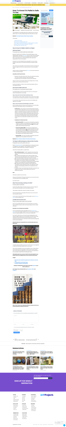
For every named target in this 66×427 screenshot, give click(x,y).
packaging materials (18, 145)
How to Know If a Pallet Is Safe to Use (21, 41)
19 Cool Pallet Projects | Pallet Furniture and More (24, 36)
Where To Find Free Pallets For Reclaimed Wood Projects (26, 138)
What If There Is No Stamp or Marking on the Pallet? (24, 44)
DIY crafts (28, 70)
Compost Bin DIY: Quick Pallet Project (21, 262)
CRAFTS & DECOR (15, 350)
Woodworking (17, 7)
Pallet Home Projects (18, 40)
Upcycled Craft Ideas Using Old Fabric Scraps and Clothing (18, 352)
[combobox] (44, 10)
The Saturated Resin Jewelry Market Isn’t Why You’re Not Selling (32, 368)
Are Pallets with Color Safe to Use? (21, 45)
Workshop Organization (40, 343)
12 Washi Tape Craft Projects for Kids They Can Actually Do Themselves (46, 352)
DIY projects (25, 55)
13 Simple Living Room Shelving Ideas (21, 263)
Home (13, 7)
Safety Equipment (29, 343)
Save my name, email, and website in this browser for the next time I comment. (24, 327)
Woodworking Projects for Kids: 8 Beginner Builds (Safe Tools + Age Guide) (32, 352)
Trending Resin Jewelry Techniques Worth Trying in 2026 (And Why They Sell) (18, 368)
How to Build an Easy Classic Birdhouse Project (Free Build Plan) (46, 368)
